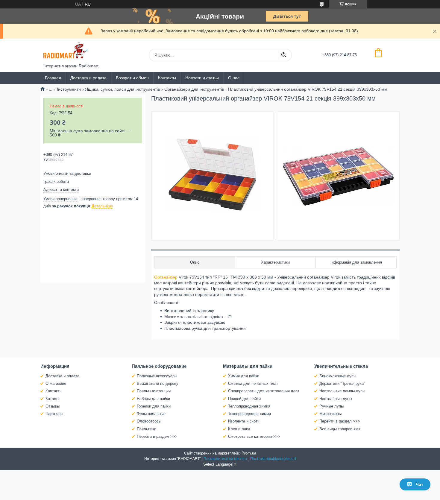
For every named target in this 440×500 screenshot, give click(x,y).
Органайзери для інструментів (194, 89)
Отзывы (52, 406)
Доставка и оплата (88, 77)
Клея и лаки (239, 429)
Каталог (52, 398)
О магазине (55, 383)
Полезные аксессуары (157, 376)
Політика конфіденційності (273, 459)
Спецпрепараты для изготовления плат (263, 391)
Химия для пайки (243, 376)
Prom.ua (249, 453)
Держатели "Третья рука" (342, 383)
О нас (233, 77)
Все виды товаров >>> (340, 429)
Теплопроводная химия (249, 406)
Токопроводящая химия (249, 413)
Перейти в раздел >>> (157, 436)
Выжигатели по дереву (157, 383)
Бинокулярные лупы (337, 376)
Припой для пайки (244, 398)
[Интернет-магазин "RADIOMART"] (65, 51)
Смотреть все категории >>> (254, 436)
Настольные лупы (335, 398)
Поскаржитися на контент (226, 459)
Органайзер (165, 277)
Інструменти (69, 89)
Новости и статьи (202, 77)
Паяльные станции (154, 391)
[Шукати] (283, 55)
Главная (53, 77)
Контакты (167, 77)
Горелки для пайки (154, 406)
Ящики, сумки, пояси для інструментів (122, 89)
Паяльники (146, 429)
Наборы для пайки (153, 398)
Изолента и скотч (244, 421)
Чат (419, 484)
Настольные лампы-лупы (342, 391)
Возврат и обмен (132, 77)
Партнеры (54, 413)
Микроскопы (330, 413)
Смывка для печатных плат (253, 383)
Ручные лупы (331, 406)
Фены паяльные (151, 413)
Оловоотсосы (149, 421)
